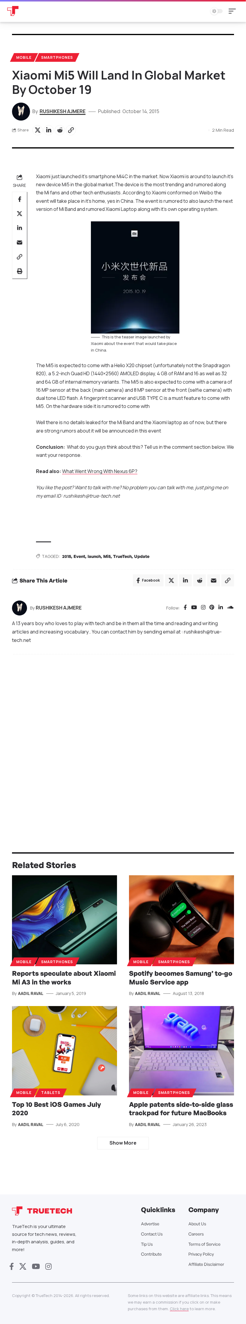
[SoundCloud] (230, 608)
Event (79, 556)
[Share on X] (37, 130)
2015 (66, 556)
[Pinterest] (212, 608)
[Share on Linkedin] (49, 130)
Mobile (24, 57)
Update (141, 556)
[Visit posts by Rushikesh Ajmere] (19, 608)
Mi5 (107, 556)
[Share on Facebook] (19, 199)
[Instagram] (203, 608)
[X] (23, 1266)
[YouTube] (193, 608)
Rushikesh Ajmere (63, 111)
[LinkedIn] (221, 608)
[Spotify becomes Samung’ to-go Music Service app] (181, 920)
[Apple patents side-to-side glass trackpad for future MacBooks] (181, 1050)
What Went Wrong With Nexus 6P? (99, 471)
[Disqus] (123, 740)
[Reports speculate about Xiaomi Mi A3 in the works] (64, 920)
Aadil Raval (31, 993)
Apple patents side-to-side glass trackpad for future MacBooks (181, 1108)
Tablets (50, 1092)
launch (94, 556)
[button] (234, 11)
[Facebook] (185, 608)
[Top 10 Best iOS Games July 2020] (64, 1050)
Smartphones (57, 57)
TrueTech (122, 556)
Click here (179, 1308)
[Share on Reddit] (60, 130)
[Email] (19, 242)
